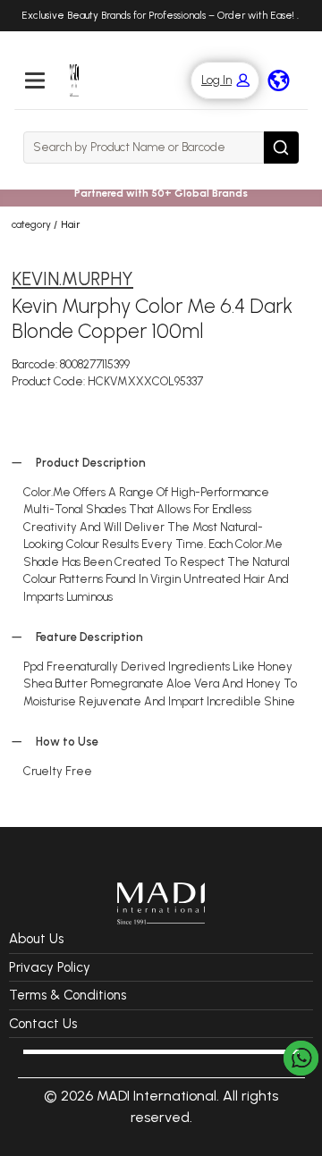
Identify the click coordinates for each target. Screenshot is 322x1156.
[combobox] (143, 147)
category (31, 224)
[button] (216, 81)
